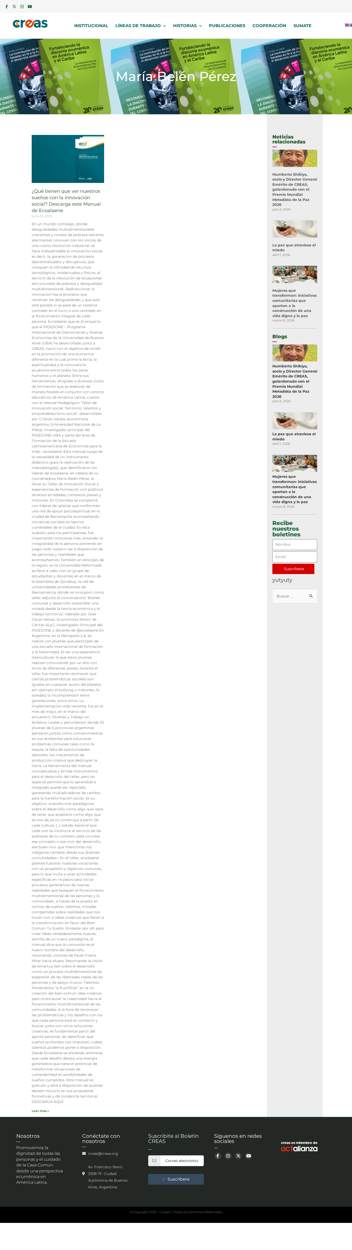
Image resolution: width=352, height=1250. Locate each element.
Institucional (91, 25)
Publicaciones (227, 25)
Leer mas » (40, 1111)
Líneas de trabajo (138, 25)
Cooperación (269, 25)
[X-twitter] (14, 6)
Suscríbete (178, 1179)
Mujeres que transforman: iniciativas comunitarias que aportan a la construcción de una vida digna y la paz (294, 303)
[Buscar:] (294, 596)
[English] (347, 25)
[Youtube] (29, 6)
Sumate (303, 25)
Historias (185, 25)
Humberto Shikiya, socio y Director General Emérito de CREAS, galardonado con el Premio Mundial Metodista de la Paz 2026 (294, 189)
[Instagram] (22, 6)
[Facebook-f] (6, 6)
